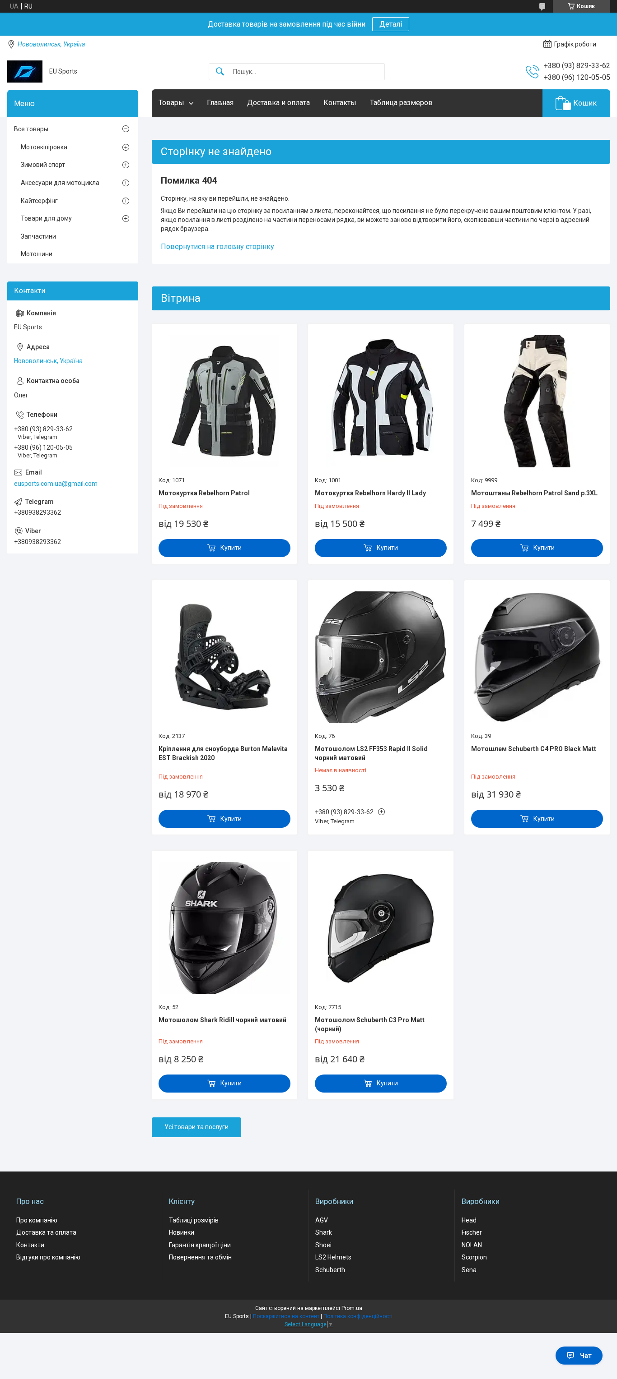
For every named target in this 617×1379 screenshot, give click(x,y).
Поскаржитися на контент (286, 1316)
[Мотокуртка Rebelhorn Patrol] (224, 401)
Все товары (31, 129)
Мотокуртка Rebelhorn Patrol (204, 493)
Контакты (339, 102)
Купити (231, 547)
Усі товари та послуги (196, 1126)
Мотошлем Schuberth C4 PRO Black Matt (533, 748)
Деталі (390, 24)
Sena (469, 1269)
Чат (586, 1355)
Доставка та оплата (46, 1232)
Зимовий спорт (43, 164)
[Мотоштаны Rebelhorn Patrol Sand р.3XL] (537, 401)
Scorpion (474, 1257)
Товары (171, 102)
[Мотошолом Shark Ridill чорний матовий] (224, 928)
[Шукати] (220, 72)
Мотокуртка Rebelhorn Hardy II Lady (370, 493)
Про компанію (36, 1220)
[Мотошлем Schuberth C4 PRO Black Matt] (537, 657)
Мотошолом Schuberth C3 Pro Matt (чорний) (370, 1024)
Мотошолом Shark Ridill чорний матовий (222, 1020)
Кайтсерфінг (39, 200)
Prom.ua (351, 1308)
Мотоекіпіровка (44, 147)
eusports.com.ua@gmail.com (56, 483)
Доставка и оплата (278, 102)
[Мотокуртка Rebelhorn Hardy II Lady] (381, 401)
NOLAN (472, 1245)
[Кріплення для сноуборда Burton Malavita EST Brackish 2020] (224, 657)
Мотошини (36, 254)
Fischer (472, 1232)
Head (469, 1220)
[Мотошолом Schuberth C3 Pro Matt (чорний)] (381, 928)
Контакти (30, 1245)
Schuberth (330, 1269)
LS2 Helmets (333, 1257)
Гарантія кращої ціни (200, 1245)
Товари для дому (46, 218)
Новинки (181, 1232)
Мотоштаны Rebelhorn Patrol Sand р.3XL (534, 493)
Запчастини (38, 236)
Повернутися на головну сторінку (217, 246)
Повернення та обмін (200, 1257)
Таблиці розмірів (194, 1220)
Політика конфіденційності (358, 1316)
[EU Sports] (24, 71)
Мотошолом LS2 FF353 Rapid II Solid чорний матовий (371, 753)
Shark (323, 1232)
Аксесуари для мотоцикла (60, 182)
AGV (321, 1220)
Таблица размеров (401, 102)
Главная (220, 102)
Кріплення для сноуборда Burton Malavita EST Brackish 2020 (223, 753)
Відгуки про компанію (48, 1257)
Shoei (323, 1245)
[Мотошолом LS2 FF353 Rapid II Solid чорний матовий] (381, 657)
